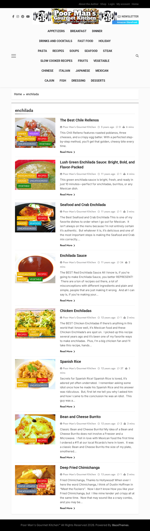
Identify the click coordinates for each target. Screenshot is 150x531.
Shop (103, 4)
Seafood (91, 51)
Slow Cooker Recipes (56, 61)
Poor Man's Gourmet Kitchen (79, 127)
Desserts (98, 80)
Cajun (49, 80)
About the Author (88, 4)
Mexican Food (26, 138)
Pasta (42, 51)
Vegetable (101, 61)
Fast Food (85, 41)
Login (111, 4)
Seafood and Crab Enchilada (83, 204)
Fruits (83, 61)
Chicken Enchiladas (75, 311)
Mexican (101, 70)
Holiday (105, 41)
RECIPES (58, 51)
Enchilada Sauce (73, 255)
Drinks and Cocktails (55, 41)
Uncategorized (27, 144)
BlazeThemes (120, 525)
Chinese (47, 70)
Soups (74, 51)
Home (135, 4)
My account (123, 4)
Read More (66, 152)
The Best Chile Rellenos (79, 120)
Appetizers (56, 31)
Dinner (97, 31)
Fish (63, 80)
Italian (64, 70)
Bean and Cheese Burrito (80, 417)
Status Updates (26, 486)
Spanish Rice (70, 361)
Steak (107, 51)
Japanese (83, 70)
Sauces (22, 181)
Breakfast (78, 31)
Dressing (78, 80)
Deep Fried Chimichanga (80, 467)
